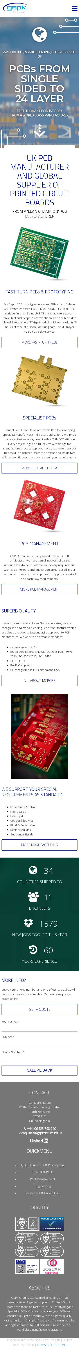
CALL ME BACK (39, 1070)
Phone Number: (13, 1052)
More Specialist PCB (39, 468)
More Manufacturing (39, 844)
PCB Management (42, 1179)
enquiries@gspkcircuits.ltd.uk (41, 1133)
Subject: (8, 1037)
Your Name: (10, 1021)
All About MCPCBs (40, 680)
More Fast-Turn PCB (40, 342)
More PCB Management (39, 589)
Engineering (43, 1186)
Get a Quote (39, 1009)
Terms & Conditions (51, 1345)
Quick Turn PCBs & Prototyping (42, 1165)
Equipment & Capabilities (43, 1193)
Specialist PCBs (42, 1172)
